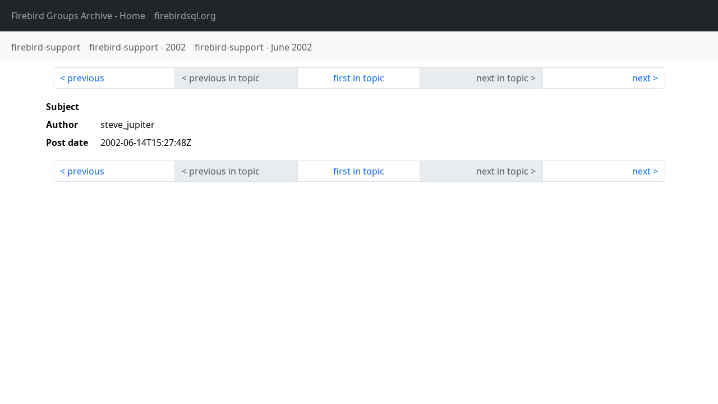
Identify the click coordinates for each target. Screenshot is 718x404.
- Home (78, 16)
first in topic (358, 78)
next (641, 78)
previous (85, 78)
